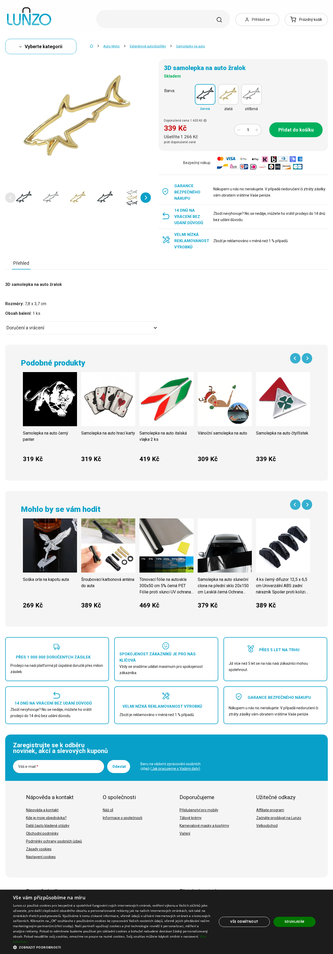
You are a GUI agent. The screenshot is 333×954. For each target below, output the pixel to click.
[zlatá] (228, 94)
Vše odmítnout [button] (244, 921)
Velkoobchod (267, 826)
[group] (50, 420)
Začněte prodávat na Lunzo (278, 818)
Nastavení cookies (41, 857)
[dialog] (166, 922)
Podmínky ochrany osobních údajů (54, 841)
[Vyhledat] (219, 19)
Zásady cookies (39, 849)
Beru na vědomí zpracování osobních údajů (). (170, 766)
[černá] (205, 94)
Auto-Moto (111, 46)
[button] (10, 197)
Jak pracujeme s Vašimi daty (175, 769)
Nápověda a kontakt (42, 810)
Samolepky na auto (190, 46)
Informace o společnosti (122, 818)
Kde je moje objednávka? (46, 818)
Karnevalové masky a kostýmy (204, 826)
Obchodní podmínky (42, 833)
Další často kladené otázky (47, 826)
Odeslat (119, 766)
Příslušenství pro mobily (199, 810)
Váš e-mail (28, 766)
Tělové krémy (191, 818)
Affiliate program (270, 810)
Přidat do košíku (296, 130)
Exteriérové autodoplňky (148, 46)
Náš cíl (108, 810)
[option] (24, 197)
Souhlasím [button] (294, 921)
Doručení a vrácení (25, 327)
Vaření (185, 833)
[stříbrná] (251, 94)
